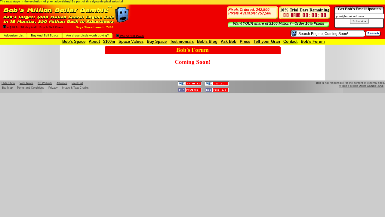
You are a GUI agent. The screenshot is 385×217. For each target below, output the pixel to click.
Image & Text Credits (75, 87)
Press (245, 41)
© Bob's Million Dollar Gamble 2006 (361, 85)
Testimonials (182, 41)
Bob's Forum (313, 41)
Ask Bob (228, 41)
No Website (45, 83)
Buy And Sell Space (45, 35)
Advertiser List (13, 35)
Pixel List (77, 83)
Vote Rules (26, 83)
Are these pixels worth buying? (87, 35)
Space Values (131, 41)
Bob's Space (73, 41)
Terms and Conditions (30, 87)
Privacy (53, 87)
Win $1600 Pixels (131, 36)
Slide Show (8, 83)
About (94, 41)
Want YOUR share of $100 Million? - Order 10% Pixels (278, 23)
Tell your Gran (267, 41)
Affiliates (62, 83)
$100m (109, 41)
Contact (290, 41)
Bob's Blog (207, 41)
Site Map (7, 87)
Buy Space (157, 41)
